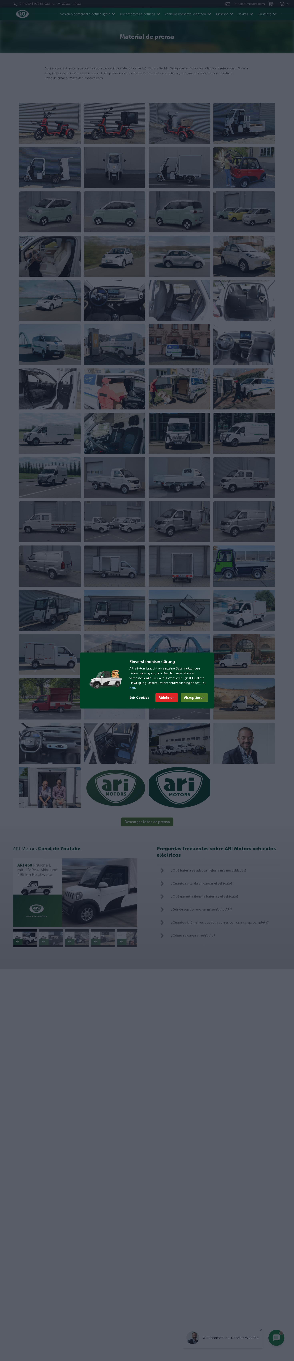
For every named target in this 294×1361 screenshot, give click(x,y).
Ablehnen (167, 698)
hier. (132, 688)
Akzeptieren (194, 698)
